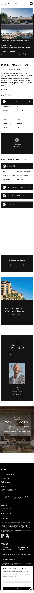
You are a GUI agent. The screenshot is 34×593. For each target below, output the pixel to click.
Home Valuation (6, 513)
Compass (12, 522)
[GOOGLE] (24, 497)
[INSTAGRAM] (9, 497)
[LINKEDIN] (13, 497)
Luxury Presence (6, 549)
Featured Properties (7, 508)
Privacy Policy (22, 549)
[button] (17, 440)
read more (8, 316)
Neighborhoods (6, 511)
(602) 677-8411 (17, 145)
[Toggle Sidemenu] (31, 3)
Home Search (5, 516)
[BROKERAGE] (28, 497)
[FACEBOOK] (5, 497)
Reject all (17, 579)
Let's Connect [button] (5, 518)
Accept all (17, 588)
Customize (17, 584)
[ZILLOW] (20, 497)
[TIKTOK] (17, 497)
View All (25, 34)
